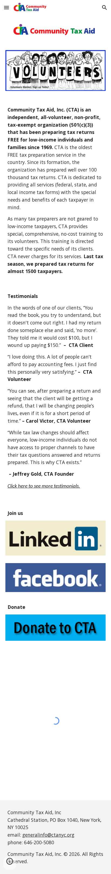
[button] (6, 7)
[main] (55, 190)
